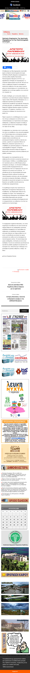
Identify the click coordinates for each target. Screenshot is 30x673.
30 (3, 527)
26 (14, 525)
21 (21, 522)
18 (10, 522)
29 (25, 525)
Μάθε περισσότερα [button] (8, 666)
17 (7, 522)
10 (7, 519)
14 (21, 519)
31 (7, 527)
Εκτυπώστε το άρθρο (24, 269)
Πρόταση (21, 34)
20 (17, 522)
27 (17, 525)
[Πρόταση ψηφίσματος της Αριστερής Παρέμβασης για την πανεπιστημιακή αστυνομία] (15, 54)
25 (10, 525)
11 (10, 519)
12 (14, 519)
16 (3, 522)
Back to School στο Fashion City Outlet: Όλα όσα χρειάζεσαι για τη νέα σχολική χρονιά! (13, 479)
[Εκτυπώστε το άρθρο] (18, 269)
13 (17, 519)
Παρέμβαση (15, 34)
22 (25, 522)
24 (7, 525)
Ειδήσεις (7, 32)
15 (25, 519)
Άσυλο (9, 34)
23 (3, 525)
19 (14, 522)
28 (21, 525)
